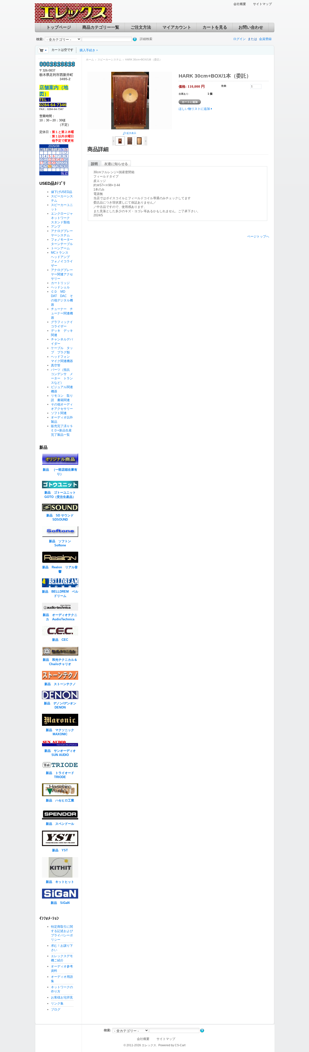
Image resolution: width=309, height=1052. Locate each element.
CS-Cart (180, 1045)
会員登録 (265, 39)
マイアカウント (176, 27)
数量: (224, 86)
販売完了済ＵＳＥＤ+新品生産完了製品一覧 (62, 430)
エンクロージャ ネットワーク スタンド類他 (63, 218)
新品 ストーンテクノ (60, 684)
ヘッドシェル (60, 287)
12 (49, 159)
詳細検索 (146, 39)
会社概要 (239, 4)
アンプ (55, 226)
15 (62, 159)
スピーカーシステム (109, 59)
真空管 (55, 365)
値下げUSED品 (61, 192)
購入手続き (87, 50)
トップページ (58, 27)
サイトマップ (262, 4)
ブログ (55, 1009)
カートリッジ (62, 283)
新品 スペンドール (60, 824)
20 (54, 163)
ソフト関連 (59, 413)
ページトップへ (258, 236)
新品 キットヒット (60, 882)
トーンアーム (60, 248)
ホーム (90, 59)
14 (58, 159)
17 (41, 163)
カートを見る (215, 27)
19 (49, 163)
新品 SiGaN (60, 903)
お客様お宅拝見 (62, 997)
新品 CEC (61, 640)
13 (54, 159)
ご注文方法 (141, 27)
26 (49, 166)
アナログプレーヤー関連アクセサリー (62, 274)
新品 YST (60, 850)
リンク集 (57, 1003)
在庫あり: (184, 94)
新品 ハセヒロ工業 (60, 800)
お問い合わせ (251, 27)
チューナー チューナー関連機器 (62, 313)
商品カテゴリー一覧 (100, 27)
